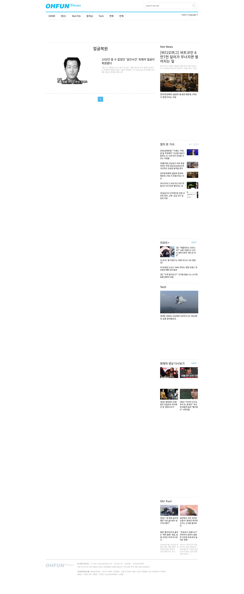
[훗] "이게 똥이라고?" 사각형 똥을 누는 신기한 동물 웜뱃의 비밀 (179, 275)
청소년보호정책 (138, 563)
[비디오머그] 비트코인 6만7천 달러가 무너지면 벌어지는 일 (179, 57)
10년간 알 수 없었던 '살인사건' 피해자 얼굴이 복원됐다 (128, 61)
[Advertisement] (122, 34)
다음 (197, 144)
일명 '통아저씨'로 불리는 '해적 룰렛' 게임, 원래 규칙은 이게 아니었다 (169, 536)
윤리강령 (128, 563)
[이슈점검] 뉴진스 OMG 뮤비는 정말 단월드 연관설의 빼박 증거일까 (178, 268)
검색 (195, 6)
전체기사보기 (193, 566)
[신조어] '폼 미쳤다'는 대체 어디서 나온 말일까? (178, 261)
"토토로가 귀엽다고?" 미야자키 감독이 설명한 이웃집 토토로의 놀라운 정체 (188, 536)
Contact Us (118, 563)
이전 (194, 144)
